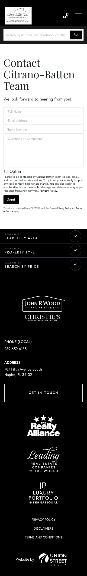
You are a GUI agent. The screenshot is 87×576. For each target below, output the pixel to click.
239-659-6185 (65, 16)
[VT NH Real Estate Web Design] (53, 559)
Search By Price (22, 266)
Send (11, 199)
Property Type (20, 252)
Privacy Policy (48, 191)
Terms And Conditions (43, 537)
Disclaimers (43, 528)
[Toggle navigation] (78, 16)
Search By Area (21, 238)
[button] (76, 35)
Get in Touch (43, 393)
